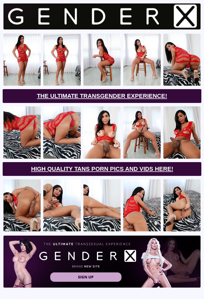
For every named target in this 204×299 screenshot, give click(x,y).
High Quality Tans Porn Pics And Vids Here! (102, 169)
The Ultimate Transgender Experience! (102, 96)
